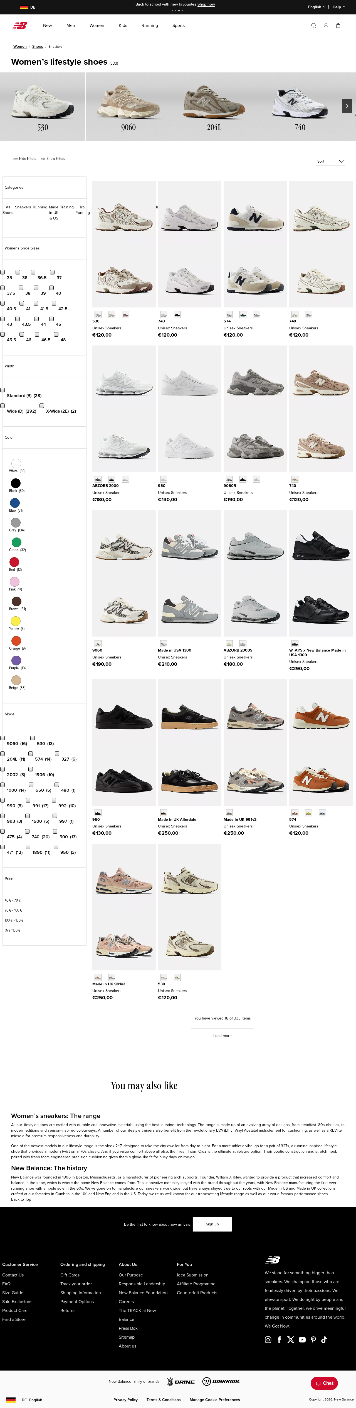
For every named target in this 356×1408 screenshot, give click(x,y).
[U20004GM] (125, 479)
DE (32, 1400)
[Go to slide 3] (179, 11)
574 (227, 321)
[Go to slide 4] (183, 11)
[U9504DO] (163, 479)
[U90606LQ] (256, 479)
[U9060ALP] (98, 643)
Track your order (76, 1284)
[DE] (21, 7)
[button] (326, 25)
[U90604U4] (243, 479)
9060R (230, 485)
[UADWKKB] (163, 812)
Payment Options (77, 1301)
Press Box (128, 1328)
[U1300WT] (295, 643)
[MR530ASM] (177, 977)
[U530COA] (125, 314)
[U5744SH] (308, 812)
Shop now (206, 4)
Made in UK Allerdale (177, 819)
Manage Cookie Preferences (215, 1399)
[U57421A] (243, 314)
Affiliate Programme (196, 1284)
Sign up (212, 1224)
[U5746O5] (256, 314)
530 (96, 321)
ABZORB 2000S (238, 650)
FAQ (6, 1284)
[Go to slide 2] (176, 11)
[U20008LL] (98, 479)
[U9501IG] (98, 812)
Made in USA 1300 (174, 650)
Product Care (15, 1310)
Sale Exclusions (17, 1301)
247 (118, 1146)
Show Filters (55, 158)
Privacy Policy (125, 1399)
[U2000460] (229, 643)
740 (161, 321)
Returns (67, 1310)
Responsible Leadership (142, 1284)
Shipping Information (80, 1293)
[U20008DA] (243, 643)
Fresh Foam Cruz (191, 1151)
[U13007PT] (163, 643)
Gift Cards (70, 1275)
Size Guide (12, 1293)
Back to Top (21, 1199)
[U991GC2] (229, 812)
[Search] (313, 25)
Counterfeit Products (197, 1293)
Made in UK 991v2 (240, 819)
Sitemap (127, 1337)
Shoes (37, 46)
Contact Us (13, 1275)
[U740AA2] (308, 314)
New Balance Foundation (143, 1293)
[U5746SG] (229, 314)
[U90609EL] (229, 479)
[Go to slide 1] (173, 11)
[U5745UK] (295, 812)
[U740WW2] (163, 314)
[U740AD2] (295, 314)
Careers (126, 1301)
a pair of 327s (277, 1146)
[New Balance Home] (21, 25)
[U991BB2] (111, 977)
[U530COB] (111, 314)
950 (161, 485)
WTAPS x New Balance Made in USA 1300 (317, 652)
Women (20, 46)
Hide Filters (27, 158)
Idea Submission (193, 1275)
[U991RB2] (98, 977)
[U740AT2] (295, 479)
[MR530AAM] (163, 977)
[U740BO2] (177, 314)
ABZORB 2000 (105, 485)
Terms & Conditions (164, 1399)
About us (127, 1346)
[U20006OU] (111, 479)
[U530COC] (98, 314)
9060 (97, 650)
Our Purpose (131, 1275)
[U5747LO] (322, 812)
